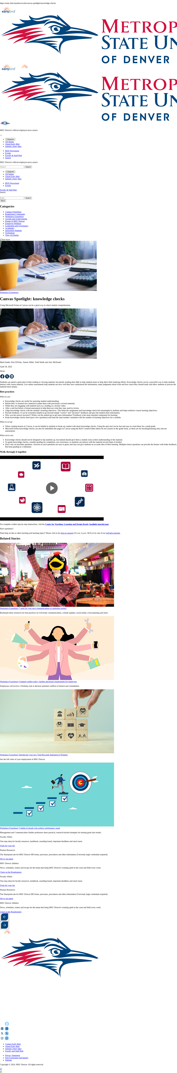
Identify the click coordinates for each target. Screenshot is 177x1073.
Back (3, 201)
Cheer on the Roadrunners (11, 872)
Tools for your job (7, 846)
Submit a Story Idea (13, 146)
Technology (10, 233)
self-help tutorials (113, 533)
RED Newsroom (12, 151)
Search (3, 192)
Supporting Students (13, 230)
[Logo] (81, 1020)
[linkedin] (11, 376)
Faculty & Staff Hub (13, 155)
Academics (9, 228)
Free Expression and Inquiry (16, 1058)
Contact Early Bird (13, 1044)
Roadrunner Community (15, 214)
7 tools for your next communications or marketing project (42, 608)
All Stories (9, 142)
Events (8, 153)
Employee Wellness (13, 223)
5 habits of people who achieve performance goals (39, 828)
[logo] (8, 936)
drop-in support (67, 533)
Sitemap (8, 1060)
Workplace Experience (14, 216)
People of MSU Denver (15, 221)
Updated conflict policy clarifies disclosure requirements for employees (48, 682)
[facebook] (2, 376)
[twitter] (7, 376)
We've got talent (6, 859)
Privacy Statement (12, 1055)
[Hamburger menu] (1, 135)
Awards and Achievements (16, 219)
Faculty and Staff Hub (14, 1051)
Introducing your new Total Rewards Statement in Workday (43, 755)
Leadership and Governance (16, 226)
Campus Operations (13, 212)
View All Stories (12, 235)
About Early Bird (12, 144)
